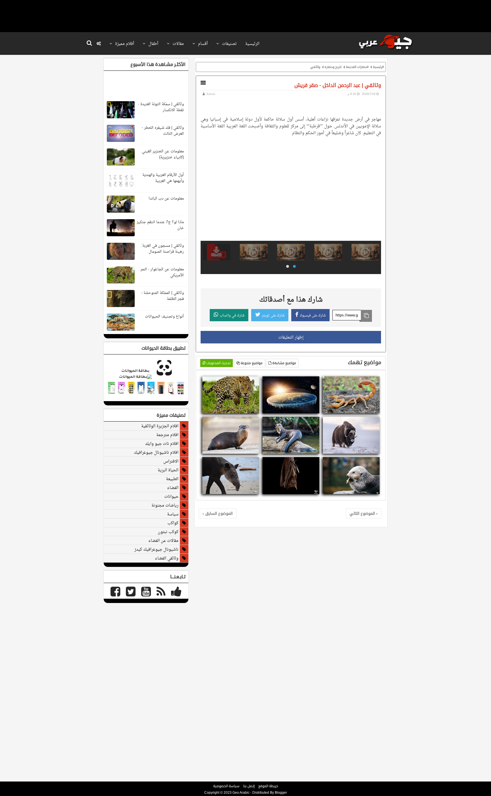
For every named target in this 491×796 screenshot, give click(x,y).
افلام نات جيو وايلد (161, 443)
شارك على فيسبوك (313, 315)
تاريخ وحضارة (333, 67)
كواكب (172, 523)
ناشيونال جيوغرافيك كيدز (156, 549)
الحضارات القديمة (357, 67)
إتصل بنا (249, 786)
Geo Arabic (240, 793)
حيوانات (171, 496)
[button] (294, 266)
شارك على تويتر (273, 315)
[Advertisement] (245, 15)
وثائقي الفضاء (166, 558)
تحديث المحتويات (217, 363)
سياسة (172, 514)
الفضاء (172, 487)
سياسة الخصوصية (226, 786)
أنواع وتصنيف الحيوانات (164, 316)
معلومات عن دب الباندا (166, 198)
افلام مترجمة (167, 434)
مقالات (177, 43)
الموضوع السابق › (218, 513)
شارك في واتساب (232, 315)
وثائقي (315, 67)
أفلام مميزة (124, 43)
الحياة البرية (168, 470)
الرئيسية (252, 43)
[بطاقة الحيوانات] (146, 377)
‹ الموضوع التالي (363, 513)
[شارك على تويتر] (369, 381)
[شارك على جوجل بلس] (362, 381)
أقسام (202, 43)
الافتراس (170, 461)
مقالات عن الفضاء (163, 540)
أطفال (152, 43)
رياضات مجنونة (164, 505)
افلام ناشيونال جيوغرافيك (156, 452)
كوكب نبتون (168, 531)
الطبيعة (172, 478)
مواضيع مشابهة (283, 363)
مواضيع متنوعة (251, 363)
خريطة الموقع (268, 786)
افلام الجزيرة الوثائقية (159, 426)
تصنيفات (229, 43)
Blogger (281, 793)
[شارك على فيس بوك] (376, 381)
